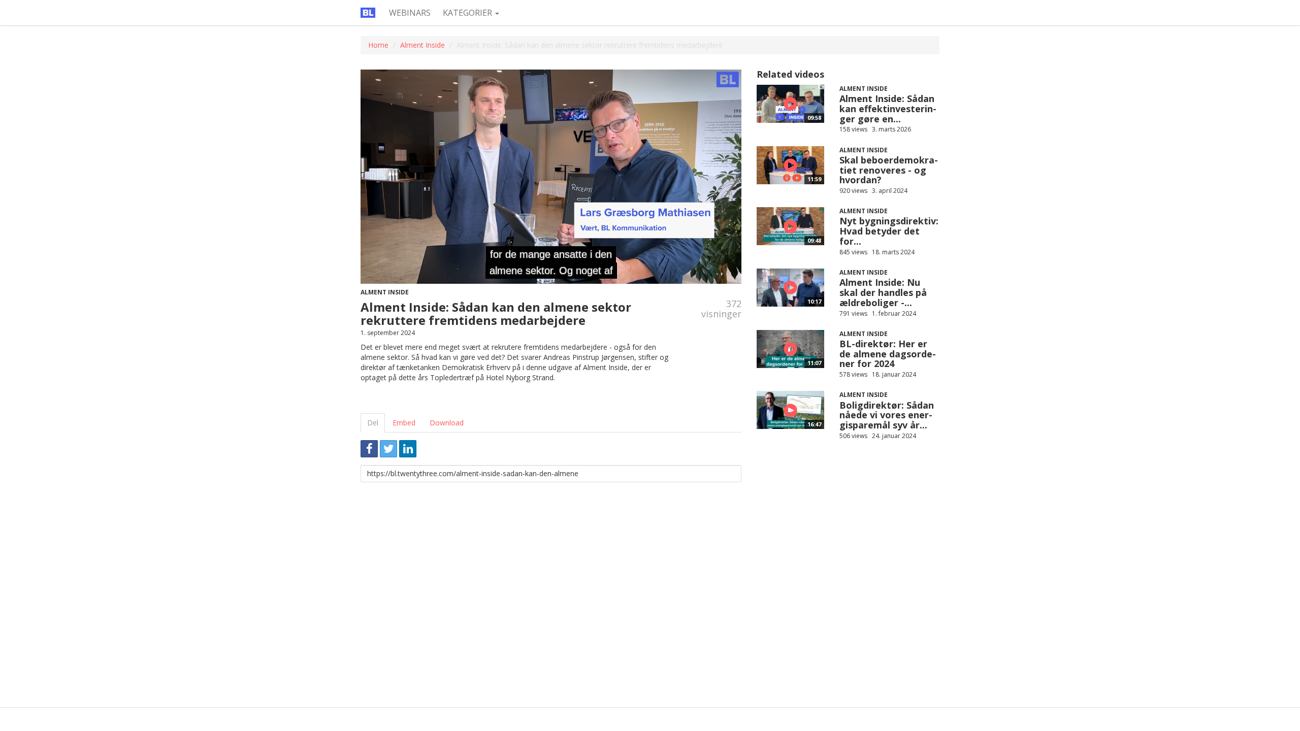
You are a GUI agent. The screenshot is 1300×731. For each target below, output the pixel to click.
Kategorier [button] (468, 12)
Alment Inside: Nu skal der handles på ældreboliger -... (883, 292)
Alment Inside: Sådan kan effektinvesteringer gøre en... (887, 108)
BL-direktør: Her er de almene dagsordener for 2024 (887, 354)
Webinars (410, 12)
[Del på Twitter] (388, 448)
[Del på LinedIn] (407, 448)
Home (378, 45)
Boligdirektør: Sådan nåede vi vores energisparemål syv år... (886, 415)
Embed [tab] (404, 422)
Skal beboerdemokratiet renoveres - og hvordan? (888, 170)
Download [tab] (447, 422)
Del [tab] (372, 422)
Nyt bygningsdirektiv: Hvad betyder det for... (888, 231)
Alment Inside (422, 45)
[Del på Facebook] (369, 448)
